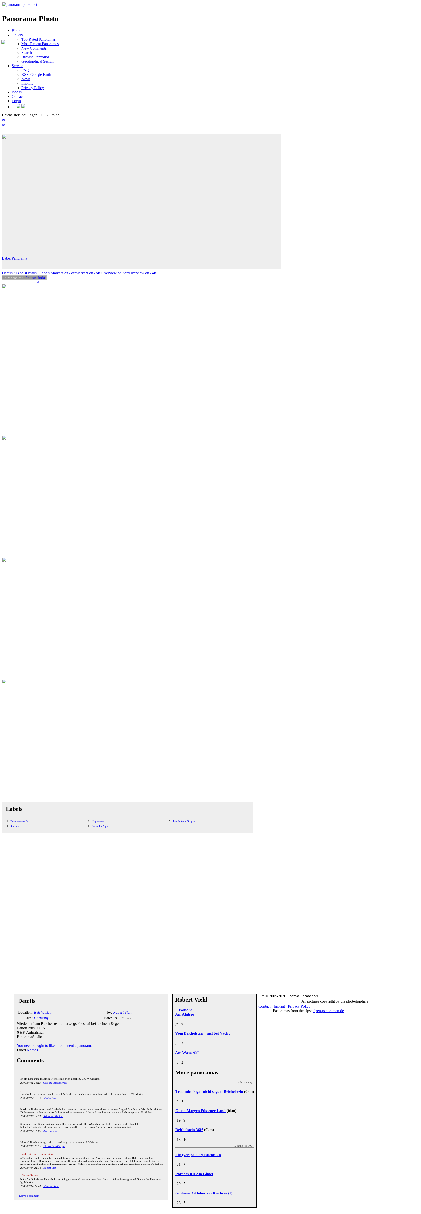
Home (16, 31)
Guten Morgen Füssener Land (200, 1111)
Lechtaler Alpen (100, 826)
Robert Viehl (50, 1167)
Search (26, 52)
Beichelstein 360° (189, 1130)
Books (17, 92)
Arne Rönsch (50, 1130)
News (25, 79)
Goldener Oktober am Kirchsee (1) (203, 1193)
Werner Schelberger (54, 1146)
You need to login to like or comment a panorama (55, 1045)
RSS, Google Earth (36, 74)
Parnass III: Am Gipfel (194, 1174)
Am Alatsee (184, 1014)
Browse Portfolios (35, 57)
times (32, 1050)
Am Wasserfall (187, 1053)
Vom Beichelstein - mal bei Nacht (202, 1033)
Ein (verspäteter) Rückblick (198, 1155)
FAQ (25, 70)
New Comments (34, 48)
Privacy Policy (32, 88)
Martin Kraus (50, 1097)
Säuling (14, 826)
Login (16, 101)
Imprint (27, 83)
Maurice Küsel (51, 1186)
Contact (18, 96)
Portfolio (185, 1010)
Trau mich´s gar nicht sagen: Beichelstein (209, 1091)
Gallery (17, 35)
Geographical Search (37, 61)
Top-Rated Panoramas (38, 39)
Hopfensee (98, 821)
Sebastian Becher (53, 1116)
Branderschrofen (19, 821)
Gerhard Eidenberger (55, 1082)
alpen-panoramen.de (328, 1011)
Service (17, 66)
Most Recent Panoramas (40, 44)
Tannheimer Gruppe (184, 821)
